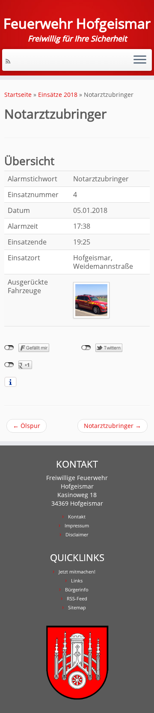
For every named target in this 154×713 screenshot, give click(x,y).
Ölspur (26, 426)
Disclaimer (76, 534)
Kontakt (77, 516)
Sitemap (77, 607)
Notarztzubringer (112, 426)
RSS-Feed (77, 598)
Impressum (77, 525)
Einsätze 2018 (57, 94)
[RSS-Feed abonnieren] (9, 61)
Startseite (18, 94)
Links (77, 580)
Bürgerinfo (77, 589)
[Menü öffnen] (139, 60)
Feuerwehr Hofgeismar (77, 23)
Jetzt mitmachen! (77, 571)
